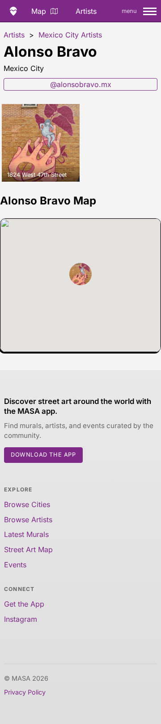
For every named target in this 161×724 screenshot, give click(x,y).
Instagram (20, 619)
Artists (86, 11)
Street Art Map (28, 549)
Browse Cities (27, 504)
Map (38, 11)
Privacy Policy (25, 692)
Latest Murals (26, 534)
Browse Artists (28, 519)
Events (15, 564)
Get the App (24, 603)
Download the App (43, 454)
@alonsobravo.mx (80, 84)
